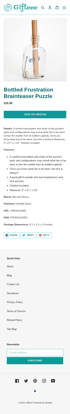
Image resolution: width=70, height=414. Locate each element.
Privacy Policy (15, 302)
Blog (9, 275)
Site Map (12, 329)
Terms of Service (16, 311)
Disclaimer (13, 293)
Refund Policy (14, 320)
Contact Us (13, 284)
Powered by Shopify (42, 403)
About (10, 266)
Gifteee (29, 403)
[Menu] (64, 7)
